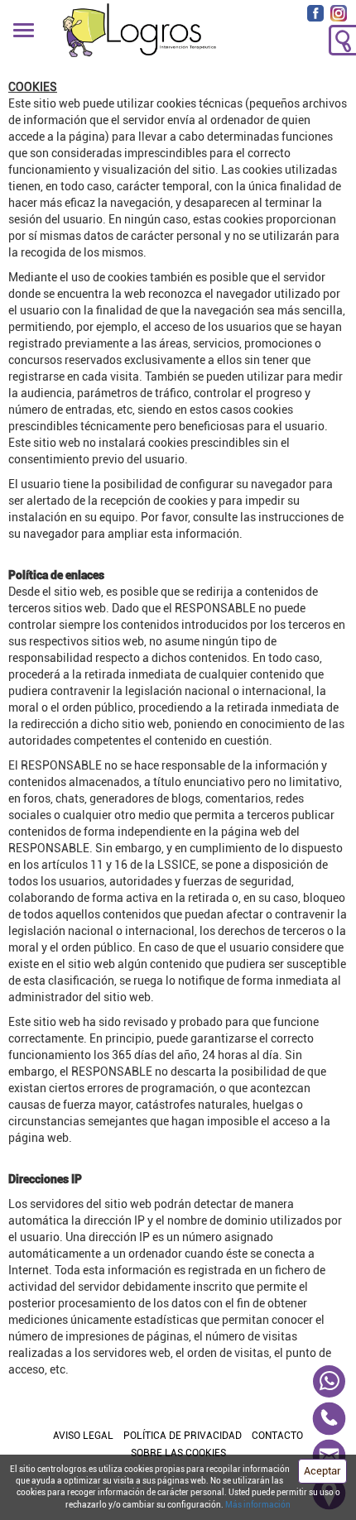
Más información (258, 1504)
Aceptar (322, 1471)
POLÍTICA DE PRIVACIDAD (182, 1435)
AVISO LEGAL (83, 1435)
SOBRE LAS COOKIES (178, 1453)
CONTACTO (277, 1435)
